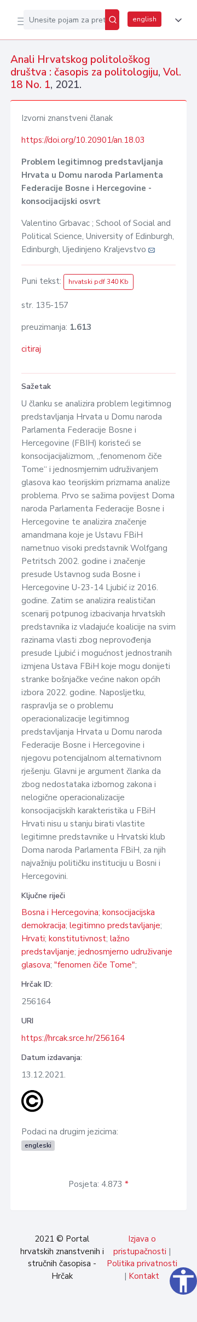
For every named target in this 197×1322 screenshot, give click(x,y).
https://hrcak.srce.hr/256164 (73, 1038)
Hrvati (33, 938)
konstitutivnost (77, 938)
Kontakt (144, 1276)
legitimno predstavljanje (114, 925)
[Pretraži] (112, 19)
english (144, 19)
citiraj (31, 348)
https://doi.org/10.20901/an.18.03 (83, 140)
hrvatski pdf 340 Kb (98, 281)
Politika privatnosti (142, 1263)
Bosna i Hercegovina (60, 912)
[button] (176, 20)
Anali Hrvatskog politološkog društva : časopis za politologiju (84, 66)
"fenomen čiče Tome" (94, 964)
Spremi (105, 1308)
